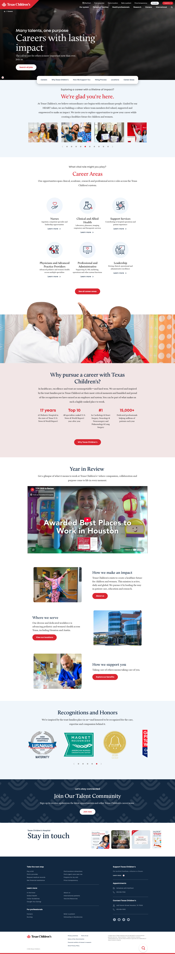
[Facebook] (114, 919)
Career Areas (129, 80)
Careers (148, 7)
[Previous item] (63, 147)
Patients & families (100, 7)
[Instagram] (119, 919)
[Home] (4, 11)
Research (137, 7)
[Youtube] (128, 919)
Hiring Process (101, 80)
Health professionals (120, 7)
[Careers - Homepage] (19, 4)
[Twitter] (123, 919)
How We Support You (81, 80)
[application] (87, 519)
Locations (115, 80)
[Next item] (111, 147)
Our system (84, 7)
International (161, 7)
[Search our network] (172, 7)
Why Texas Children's (60, 80)
